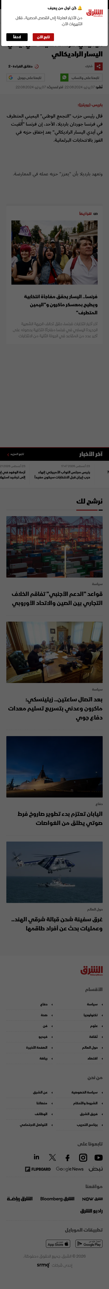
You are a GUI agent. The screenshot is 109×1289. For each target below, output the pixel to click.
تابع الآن (43, 37)
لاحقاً (17, 37)
